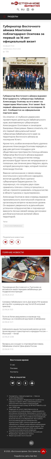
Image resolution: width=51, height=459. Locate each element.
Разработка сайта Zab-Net (25, 456)
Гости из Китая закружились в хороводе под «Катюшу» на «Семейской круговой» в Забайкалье (23, 318)
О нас (12, 365)
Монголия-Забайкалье (13, 226)
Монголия (17, 49)
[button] (18, 9)
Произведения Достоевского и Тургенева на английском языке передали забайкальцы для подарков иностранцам (22, 289)
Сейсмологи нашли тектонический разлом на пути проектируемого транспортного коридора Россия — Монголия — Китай (25, 331)
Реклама (13, 368)
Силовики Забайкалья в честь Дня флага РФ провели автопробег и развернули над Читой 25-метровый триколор (25, 304)
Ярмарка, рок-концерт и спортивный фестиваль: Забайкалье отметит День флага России (23, 345)
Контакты (14, 372)
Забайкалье (7, 49)
